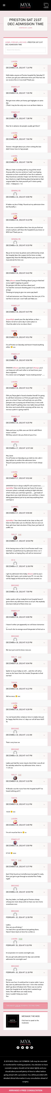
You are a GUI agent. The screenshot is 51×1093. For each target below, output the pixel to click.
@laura (12, 280)
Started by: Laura (25, 28)
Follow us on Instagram (31, 1047)
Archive (22, 42)
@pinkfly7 (10, 488)
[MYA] (25, 5)
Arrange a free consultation (25, 1090)
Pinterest (18, 1047)
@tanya (36, 368)
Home (7, 42)
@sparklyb (10, 319)
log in (17, 1006)
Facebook (27, 1047)
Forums (14, 42)
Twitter (22, 1047)
